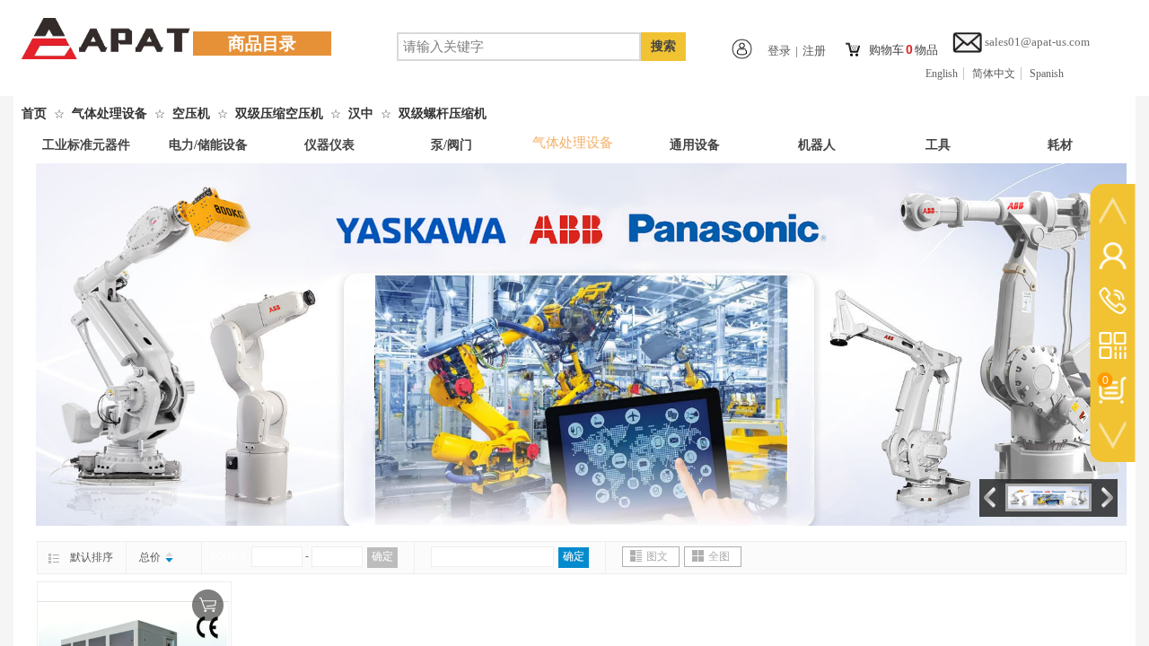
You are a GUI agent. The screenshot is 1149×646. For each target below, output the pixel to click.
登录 (779, 50)
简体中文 (993, 73)
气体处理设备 (109, 113)
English (941, 73)
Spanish (1047, 73)
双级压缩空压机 (279, 113)
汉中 (360, 113)
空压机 (191, 113)
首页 (34, 113)
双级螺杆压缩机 (443, 113)
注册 (814, 50)
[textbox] (519, 46)
